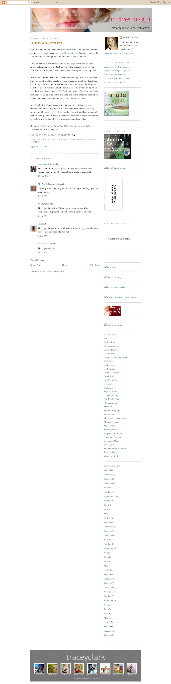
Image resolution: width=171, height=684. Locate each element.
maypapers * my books (114, 81)
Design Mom (110, 364)
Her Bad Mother (111, 380)
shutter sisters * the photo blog (118, 66)
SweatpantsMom (111, 440)
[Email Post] (73, 135)
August (107, 500)
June (106, 509)
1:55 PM (42, 196)
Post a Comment (37, 259)
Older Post (94, 265)
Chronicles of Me (112, 349)
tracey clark (130, 37)
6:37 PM (42, 252)
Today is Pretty (110, 452)
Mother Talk (109, 414)
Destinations (109, 368)
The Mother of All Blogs (115, 448)
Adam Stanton (44, 243)
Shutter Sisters (71, 52)
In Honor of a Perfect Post (46, 43)
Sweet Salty (109, 444)
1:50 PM (42, 216)
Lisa (40, 223)
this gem (59, 52)
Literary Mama (110, 402)
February (108, 474)
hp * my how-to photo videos (117, 78)
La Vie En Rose (111, 395)
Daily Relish (109, 361)
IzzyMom (108, 383)
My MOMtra (109, 425)
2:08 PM (42, 236)
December (108, 483)
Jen (35, 115)
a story (38, 70)
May (106, 513)
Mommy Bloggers (112, 410)
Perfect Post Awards (73, 140)
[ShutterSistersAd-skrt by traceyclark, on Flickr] (115, 168)
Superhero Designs (112, 436)
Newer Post (35, 265)
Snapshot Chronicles (113, 433)
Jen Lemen (43, 52)
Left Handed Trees (112, 399)
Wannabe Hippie (111, 456)
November (108, 487)
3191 (106, 338)
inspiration (53, 140)
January (107, 478)
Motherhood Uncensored (115, 418)
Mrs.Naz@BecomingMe (49, 183)
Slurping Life (110, 429)
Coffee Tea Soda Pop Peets (116, 357)
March (107, 470)
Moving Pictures (111, 421)
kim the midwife (45, 163)
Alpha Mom (109, 342)
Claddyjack (109, 353)
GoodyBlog (109, 376)
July (106, 504)
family (42, 140)
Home (65, 265)
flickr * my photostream (114, 74)
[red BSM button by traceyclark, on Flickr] (112, 314)
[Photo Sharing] (115, 287)
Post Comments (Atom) (53, 271)
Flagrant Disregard (112, 372)
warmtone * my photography (117, 70)
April (106, 517)
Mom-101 (108, 406)
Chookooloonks (111, 345)
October (107, 491)
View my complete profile (118, 53)
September (108, 496)
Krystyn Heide (110, 391)
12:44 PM (43, 176)
